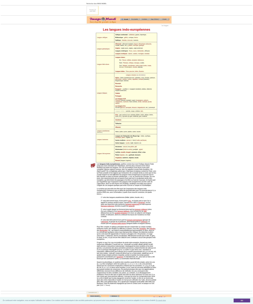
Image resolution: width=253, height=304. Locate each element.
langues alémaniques (140, 44)
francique (135, 45)
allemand (104, 221)
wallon (117, 103)
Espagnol (118, 89)
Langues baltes (120, 71)
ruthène (129, 60)
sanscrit (125, 146)
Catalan (117, 93)
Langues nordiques (121, 53)
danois (130, 53)
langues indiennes (107, 206)
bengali (128, 152)
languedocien (141, 107)
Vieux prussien (130, 71)
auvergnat (128, 107)
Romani (117, 160)
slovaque (136, 63)
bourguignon (139, 100)
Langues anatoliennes (103, 131)
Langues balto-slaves (103, 64)
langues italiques (123, 211)
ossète (128, 143)
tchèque (131, 63)
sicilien (130, 79)
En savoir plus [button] (161, 300)
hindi (125, 149)
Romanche (118, 86)
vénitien (124, 79)
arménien (141, 202)
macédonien (131, 65)
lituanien (141, 71)
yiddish (130, 45)
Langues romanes (131, 75)
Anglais (117, 48)
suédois (135, 53)
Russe (124, 60)
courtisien (126, 101)
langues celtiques (141, 209)
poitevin (146, 100)
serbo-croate (139, 65)
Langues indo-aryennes (103, 153)
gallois (126, 37)
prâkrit (132, 146)
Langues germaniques (103, 49)
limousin (134, 107)
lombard (141, 79)
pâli (136, 146)
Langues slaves (120, 57)
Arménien (118, 120)
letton (136, 71)
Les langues (165, 25)
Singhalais (118, 157)
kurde (138, 140)
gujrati (141, 149)
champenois (118, 101)
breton (136, 37)
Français (117, 100)
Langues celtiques (102, 37)
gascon (123, 107)
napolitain (135, 79)
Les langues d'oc (120, 106)
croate (149, 65)
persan (128, 140)
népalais (122, 155)
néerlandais (140, 51)
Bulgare (125, 65)
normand (144, 101)
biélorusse (141, 60)
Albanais (118, 127)
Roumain (118, 83)
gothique (141, 45)
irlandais (124, 40)
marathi (123, 152)
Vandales (142, 228)
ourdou (130, 149)
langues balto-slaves (118, 223)
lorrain (139, 101)
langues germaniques (134, 220)
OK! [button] (242, 300)
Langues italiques (102, 93)
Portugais (118, 96)
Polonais (125, 63)
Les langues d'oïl (120, 98)
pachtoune (143, 140)
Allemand (118, 44)
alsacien (148, 44)
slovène (135, 67)
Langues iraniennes (102, 139)
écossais (130, 40)
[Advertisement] (135, 10)
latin (142, 111)
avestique (118, 137)
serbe (145, 65)
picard (149, 101)
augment (120, 257)
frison (130, 51)
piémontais (118, 79)
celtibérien (132, 34)
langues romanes (121, 213)
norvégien (141, 53)
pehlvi (123, 137)
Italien (117, 77)
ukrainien (134, 60)
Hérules (152, 228)
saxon (134, 51)
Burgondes (104, 230)
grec (129, 201)
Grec (116, 114)
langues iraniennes (132, 204)
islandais (147, 53)
